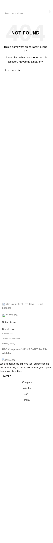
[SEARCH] (49, 11)
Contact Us (7, 333)
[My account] (48, 4)
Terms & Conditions (11, 338)
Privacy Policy (8, 343)
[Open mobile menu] (3, 4)
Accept (7, 376)
